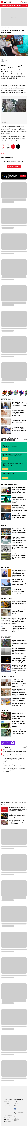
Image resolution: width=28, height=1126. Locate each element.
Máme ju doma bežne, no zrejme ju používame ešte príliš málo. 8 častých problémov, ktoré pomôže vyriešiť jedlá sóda (18, 702)
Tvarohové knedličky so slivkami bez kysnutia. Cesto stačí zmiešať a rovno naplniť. (19, 629)
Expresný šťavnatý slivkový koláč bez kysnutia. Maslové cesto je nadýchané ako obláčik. (19, 620)
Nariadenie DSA (7, 1105)
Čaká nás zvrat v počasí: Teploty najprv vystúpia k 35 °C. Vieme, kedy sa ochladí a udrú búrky (15, 764)
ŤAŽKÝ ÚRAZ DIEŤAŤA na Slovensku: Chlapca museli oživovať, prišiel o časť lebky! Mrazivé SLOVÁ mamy (14, 769)
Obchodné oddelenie (8, 1115)
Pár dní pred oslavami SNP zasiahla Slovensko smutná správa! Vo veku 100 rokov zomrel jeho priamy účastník (19, 659)
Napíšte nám (6, 1103)
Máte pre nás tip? (7, 1121)
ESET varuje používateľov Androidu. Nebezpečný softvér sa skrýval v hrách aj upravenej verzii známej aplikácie (19, 499)
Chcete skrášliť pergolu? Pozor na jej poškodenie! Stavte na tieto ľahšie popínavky (18, 724)
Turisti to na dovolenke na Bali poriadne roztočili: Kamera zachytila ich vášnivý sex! (19, 642)
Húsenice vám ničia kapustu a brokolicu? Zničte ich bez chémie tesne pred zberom (19, 731)
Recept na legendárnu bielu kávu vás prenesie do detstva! (19, 611)
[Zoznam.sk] (18, 1119)
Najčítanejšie (5, 747)
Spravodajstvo (7, 1110)
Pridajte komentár (15, 166)
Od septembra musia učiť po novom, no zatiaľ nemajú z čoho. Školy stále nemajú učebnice (19, 556)
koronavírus (10, 152)
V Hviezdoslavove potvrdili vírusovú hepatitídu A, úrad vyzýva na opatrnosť (19, 420)
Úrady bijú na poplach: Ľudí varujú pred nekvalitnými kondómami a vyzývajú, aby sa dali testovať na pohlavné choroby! (19, 668)
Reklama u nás (17, 1094)
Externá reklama (17, 1097)
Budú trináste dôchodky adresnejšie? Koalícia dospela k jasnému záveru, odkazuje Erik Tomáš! (19, 582)
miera (15, 152)
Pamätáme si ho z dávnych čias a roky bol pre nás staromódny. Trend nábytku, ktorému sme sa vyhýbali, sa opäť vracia (19, 683)
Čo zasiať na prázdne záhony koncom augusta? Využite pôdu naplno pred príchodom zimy (18, 715)
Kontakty (6, 1108)
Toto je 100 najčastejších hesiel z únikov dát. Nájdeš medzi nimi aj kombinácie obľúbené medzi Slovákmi (18, 490)
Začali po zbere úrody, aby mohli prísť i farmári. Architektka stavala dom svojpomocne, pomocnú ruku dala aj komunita (19, 692)
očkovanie (23, 152)
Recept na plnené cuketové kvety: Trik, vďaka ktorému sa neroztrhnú (19, 603)
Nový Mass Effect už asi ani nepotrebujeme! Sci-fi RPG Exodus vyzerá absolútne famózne (19, 516)
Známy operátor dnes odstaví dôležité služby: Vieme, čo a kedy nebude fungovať (17, 815)
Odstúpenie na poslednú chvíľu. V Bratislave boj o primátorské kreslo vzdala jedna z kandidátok (19, 539)
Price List (16, 1103)
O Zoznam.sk (7, 1092)
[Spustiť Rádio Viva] (7, 741)
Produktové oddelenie (8, 1113)
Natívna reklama (17, 1105)
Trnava (11, 5)
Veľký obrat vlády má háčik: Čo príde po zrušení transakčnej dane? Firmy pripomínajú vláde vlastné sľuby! (19, 573)
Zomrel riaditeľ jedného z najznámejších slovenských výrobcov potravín (12, 754)
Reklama (16, 1092)
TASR (6, 60)
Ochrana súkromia (7, 1097)
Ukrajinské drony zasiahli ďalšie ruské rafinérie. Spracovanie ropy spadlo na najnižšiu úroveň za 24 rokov (19, 508)
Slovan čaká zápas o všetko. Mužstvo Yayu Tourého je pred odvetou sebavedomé (19, 530)
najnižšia (19, 152)
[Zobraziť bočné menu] (26, 5)
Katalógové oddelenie (8, 1117)
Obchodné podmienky (18, 1099)
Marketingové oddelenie (8, 1119)
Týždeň (24, 747)
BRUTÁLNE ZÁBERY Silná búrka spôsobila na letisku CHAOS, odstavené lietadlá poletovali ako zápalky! (19, 651)
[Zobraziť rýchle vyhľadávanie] (23, 5)
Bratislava (5, 5)
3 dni (16, 747)
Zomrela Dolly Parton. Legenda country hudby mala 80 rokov (19, 547)
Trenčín (16, 5)
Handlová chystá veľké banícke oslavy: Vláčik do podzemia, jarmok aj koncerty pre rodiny (18, 822)
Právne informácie (7, 1094)
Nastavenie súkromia (8, 1099)
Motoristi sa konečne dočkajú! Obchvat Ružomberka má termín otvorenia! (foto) (18, 590)
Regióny (9, 27)
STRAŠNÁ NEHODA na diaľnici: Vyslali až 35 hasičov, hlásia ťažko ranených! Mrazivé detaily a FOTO (14, 759)
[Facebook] (15, 1108)
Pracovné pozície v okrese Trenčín (9, 439)
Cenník (15, 1101)
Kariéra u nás (6, 1101)
